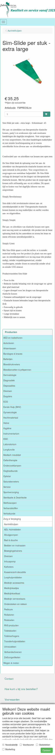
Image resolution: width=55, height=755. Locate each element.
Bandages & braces (12, 353)
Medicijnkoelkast (12, 593)
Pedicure (8, 609)
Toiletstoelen (10, 630)
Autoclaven (8, 343)
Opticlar (7, 476)
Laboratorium (9, 444)
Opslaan (47, 750)
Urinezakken (10, 646)
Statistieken (44, 744)
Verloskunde (9, 513)
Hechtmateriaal (10, 417)
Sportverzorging (11, 492)
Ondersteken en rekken (15, 604)
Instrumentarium (11, 433)
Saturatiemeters (11, 481)
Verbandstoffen (10, 508)
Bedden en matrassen (15, 545)
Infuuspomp (10, 561)
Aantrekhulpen (11, 524)
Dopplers (7, 396)
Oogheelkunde (10, 470)
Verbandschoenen (13, 651)
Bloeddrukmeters (11, 364)
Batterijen (8, 359)
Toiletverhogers (11, 636)
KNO (5, 438)
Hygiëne (7, 428)
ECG (5, 401)
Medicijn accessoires (14, 582)
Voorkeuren (28, 744)
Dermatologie (9, 375)
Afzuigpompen (11, 534)
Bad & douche (11, 540)
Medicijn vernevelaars (14, 598)
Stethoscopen (10, 502)
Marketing (10, 749)
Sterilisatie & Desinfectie (15, 497)
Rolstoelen (9, 620)
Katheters (8, 566)
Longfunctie (9, 449)
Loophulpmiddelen (13, 577)
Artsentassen (9, 348)
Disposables (9, 385)
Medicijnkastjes (11, 588)
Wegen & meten (11, 662)
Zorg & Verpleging (12, 518)
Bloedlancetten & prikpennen (17, 369)
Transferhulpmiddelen (14, 641)
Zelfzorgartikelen (12, 657)
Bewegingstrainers (13, 550)
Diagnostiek (9, 380)
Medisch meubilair (12, 454)
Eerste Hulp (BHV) (12, 406)
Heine (6, 422)
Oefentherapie (10, 460)
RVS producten (11, 625)
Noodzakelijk (11, 744)
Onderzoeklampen (12, 465)
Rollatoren (9, 614)
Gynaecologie (10, 412)
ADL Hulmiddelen (12, 529)
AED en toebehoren (12, 337)
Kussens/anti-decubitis (15, 572)
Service (7, 486)
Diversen (7, 390)
